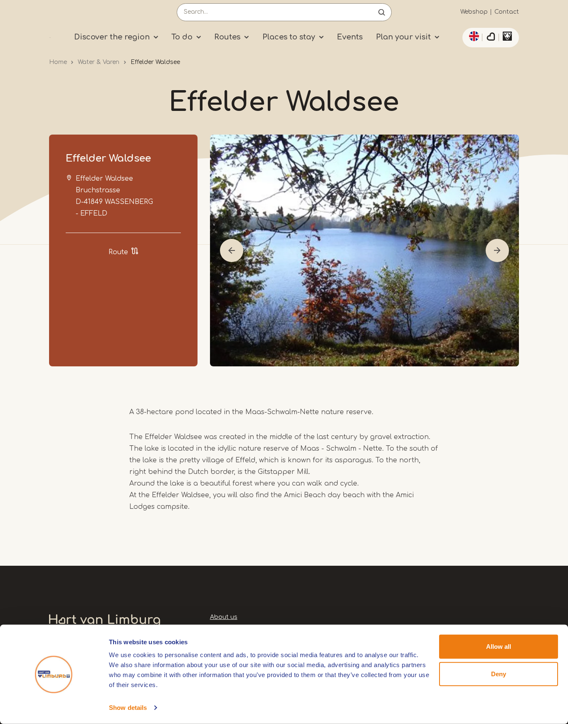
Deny (498, 673)
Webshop (474, 12)
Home (58, 62)
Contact (506, 12)
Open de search (382, 12)
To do (182, 37)
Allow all (498, 646)
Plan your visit (403, 37)
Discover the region (112, 37)
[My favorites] (491, 37)
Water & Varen (98, 62)
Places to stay (288, 37)
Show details (128, 707)
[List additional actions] (472, 36)
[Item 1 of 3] (364, 250)
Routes (227, 37)
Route (118, 252)
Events (350, 37)
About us (223, 617)
